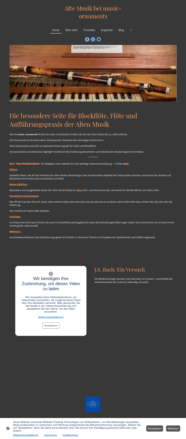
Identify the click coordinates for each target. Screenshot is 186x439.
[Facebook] (87, 39)
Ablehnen (173, 428)
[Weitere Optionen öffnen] (131, 29)
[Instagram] (93, 39)
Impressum (50, 435)
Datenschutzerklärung (51, 317)
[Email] (99, 39)
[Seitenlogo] (93, 21)
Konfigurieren (70, 435)
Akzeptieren (51, 325)
